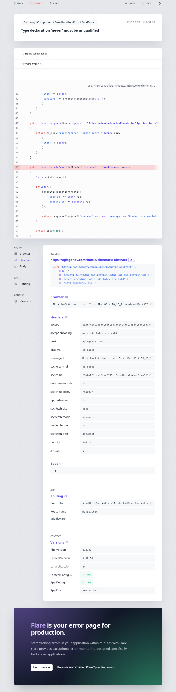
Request (19, 247)
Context (19, 295)
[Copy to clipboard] (151, 267)
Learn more (41, 667)
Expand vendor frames (36, 53)
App (16, 277)
